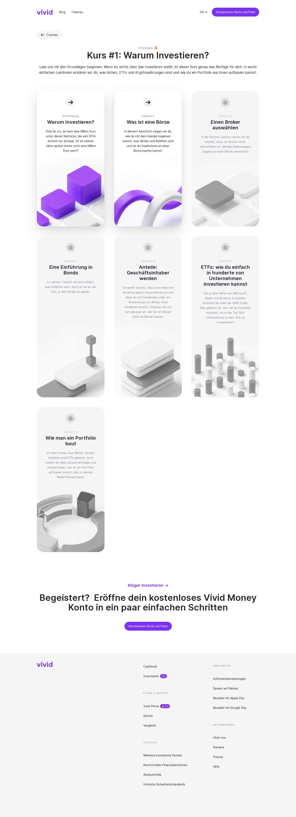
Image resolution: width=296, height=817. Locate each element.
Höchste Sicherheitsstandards (164, 784)
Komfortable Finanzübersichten (165, 765)
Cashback (150, 666)
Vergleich (149, 725)
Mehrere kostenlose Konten (162, 755)
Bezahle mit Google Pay (229, 708)
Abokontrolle (152, 775)
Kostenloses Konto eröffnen (235, 12)
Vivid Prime (151, 706)
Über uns (219, 737)
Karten (148, 716)
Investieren (151, 676)
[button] (204, 12)
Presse (218, 757)
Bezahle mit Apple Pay (228, 698)
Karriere (218, 747)
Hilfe (216, 766)
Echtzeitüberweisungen (229, 679)
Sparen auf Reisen (225, 688)
